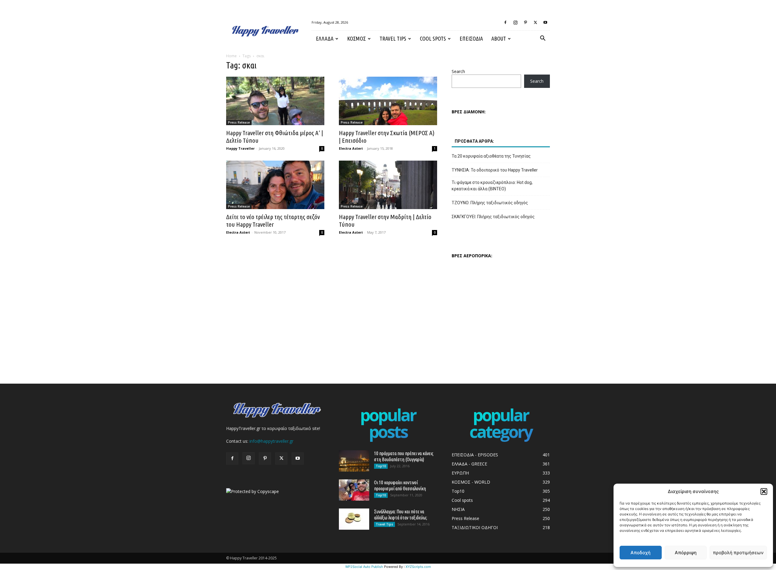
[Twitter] (535, 22)
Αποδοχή (640, 552)
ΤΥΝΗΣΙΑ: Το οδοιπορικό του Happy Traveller (495, 170)
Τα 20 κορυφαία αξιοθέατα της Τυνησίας (491, 156)
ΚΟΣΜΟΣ (356, 38)
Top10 (381, 466)
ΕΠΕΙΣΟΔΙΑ (471, 38)
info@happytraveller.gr (271, 441)
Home (231, 55)
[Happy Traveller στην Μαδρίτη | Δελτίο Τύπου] (388, 185)
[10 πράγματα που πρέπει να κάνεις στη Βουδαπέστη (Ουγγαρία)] (354, 461)
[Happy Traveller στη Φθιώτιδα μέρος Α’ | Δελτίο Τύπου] (275, 101)
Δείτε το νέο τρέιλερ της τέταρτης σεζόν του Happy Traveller (273, 220)
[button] (764, 491)
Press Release (239, 122)
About (498, 38)
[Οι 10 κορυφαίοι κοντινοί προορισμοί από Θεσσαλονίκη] (354, 490)
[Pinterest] (525, 22)
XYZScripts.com (418, 567)
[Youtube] (545, 22)
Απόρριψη (686, 552)
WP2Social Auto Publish (364, 567)
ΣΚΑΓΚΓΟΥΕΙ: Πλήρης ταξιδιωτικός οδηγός (493, 216)
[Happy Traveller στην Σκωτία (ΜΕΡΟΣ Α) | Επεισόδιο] (388, 101)
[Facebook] (505, 22)
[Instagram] (515, 22)
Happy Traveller (240, 148)
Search (458, 71)
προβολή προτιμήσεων (738, 552)
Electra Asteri (351, 148)
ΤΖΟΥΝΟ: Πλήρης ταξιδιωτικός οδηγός (490, 202)
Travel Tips (393, 38)
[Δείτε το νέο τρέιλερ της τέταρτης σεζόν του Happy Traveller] (275, 185)
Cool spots (433, 38)
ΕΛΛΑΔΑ (324, 38)
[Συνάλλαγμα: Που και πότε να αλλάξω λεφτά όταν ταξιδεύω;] (354, 519)
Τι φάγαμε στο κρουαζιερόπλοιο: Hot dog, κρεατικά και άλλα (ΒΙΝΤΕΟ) (492, 185)
